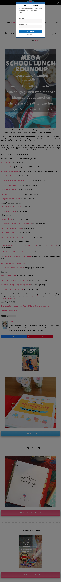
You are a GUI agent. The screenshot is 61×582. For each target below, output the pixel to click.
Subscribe (30, 31)
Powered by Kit (30, 34)
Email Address (23, 24)
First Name (22, 18)
